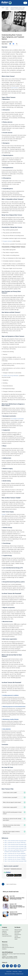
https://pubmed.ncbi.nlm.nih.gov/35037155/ (15, 842)
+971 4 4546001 (9, 956)
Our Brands (4, 932)
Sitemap (20, 971)
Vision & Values (5, 929)
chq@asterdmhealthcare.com (11, 957)
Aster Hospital (17, 931)
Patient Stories (5, 934)
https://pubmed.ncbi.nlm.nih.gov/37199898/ (15, 859)
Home (3, 7)
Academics (4, 948)
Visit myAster (6, 868)
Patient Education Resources (8, 947)
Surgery (4, 514)
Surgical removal (7, 241)
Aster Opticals (17, 937)
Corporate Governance (6, 936)
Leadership (4, 931)
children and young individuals (11, 375)
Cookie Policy (15, 971)
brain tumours (14, 87)
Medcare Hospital (18, 929)
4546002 (15, 956)
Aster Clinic (17, 932)
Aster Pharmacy (18, 934)
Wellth (16, 939)
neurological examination (17, 418)
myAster (16, 936)
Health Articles (5, 945)
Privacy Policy (8, 971)
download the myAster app (16, 868)
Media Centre (5, 944)
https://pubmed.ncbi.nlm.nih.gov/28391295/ (15, 853)
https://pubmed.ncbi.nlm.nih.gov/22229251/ (15, 857)
